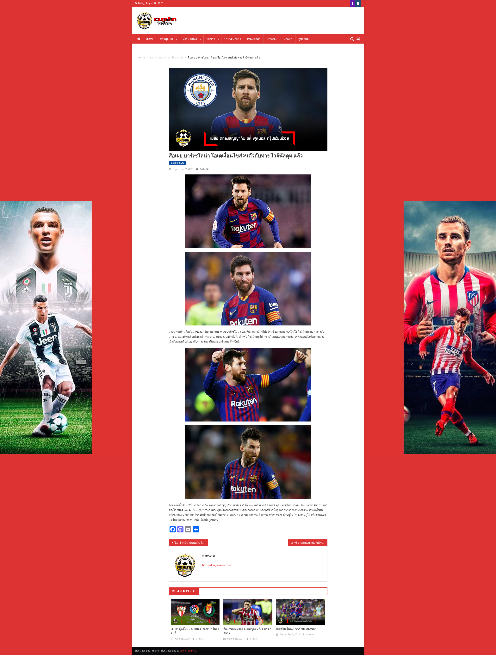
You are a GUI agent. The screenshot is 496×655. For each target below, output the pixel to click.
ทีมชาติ (211, 38)
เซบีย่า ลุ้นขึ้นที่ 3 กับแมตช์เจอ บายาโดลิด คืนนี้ (195, 631)
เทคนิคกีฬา (253, 38)
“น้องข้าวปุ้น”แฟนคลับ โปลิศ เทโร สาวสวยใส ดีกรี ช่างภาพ (191, 542)
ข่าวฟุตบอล (167, 38)
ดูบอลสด (303, 38)
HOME (150, 38)
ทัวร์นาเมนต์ (190, 38)
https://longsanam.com (216, 565)
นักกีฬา (288, 38)
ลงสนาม (204, 169)
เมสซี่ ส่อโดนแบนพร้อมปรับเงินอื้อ (296, 628)
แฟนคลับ (272, 38)
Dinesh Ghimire (188, 650)
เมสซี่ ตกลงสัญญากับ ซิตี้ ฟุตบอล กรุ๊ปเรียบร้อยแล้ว (309, 542)
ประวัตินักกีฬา (232, 38)
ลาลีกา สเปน (177, 162)
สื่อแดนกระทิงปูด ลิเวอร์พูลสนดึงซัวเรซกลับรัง (247, 631)
